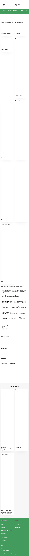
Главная (4, 10)
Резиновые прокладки (5, 301)
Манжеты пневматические (6, 340)
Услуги (27, 10)
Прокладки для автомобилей (6, 33)
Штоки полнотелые (5, 360)
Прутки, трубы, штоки (18, 527)
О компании (9, 10)
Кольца (3, 341)
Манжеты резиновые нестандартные (8, 337)
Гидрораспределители (5, 351)
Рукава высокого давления (6, 349)
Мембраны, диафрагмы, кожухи (21, 219)
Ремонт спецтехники (4, 536)
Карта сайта (3, 527)
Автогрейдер (4, 364)
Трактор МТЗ (4, 367)
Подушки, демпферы (4, 49)
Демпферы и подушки (5, 292)
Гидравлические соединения (6, 350)
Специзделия (18, 33)
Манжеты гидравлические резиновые (8, 338)
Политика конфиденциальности (5, 528)
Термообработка (3, 533)
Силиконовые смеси (18, 447)
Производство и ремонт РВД (5, 537)
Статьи (2, 524)
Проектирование (3, 540)
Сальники (3, 342)
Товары (22, 10)
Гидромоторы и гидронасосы (6, 352)
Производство (15, 10)
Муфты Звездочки (4, 281)
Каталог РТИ (16, 521)
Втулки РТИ (17, 157)
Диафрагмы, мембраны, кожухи (6, 309)
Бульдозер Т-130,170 (5, 366)
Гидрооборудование (18, 524)
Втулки (3, 327)
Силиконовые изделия (4, 447)
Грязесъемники (4, 343)
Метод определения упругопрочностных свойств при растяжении (6, 511)
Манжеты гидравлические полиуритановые (9, 339)
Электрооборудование (5, 379)
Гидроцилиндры (4, 353)
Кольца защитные (5, 345)
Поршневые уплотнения (6, 344)
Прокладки (3, 157)
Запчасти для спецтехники (19, 528)
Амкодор (3, 365)
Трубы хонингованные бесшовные (7, 359)
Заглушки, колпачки (19, 95)
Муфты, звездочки (4, 318)
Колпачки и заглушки (5, 297)
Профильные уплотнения (5, 219)
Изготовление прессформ (4, 534)
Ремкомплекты (4, 346)
